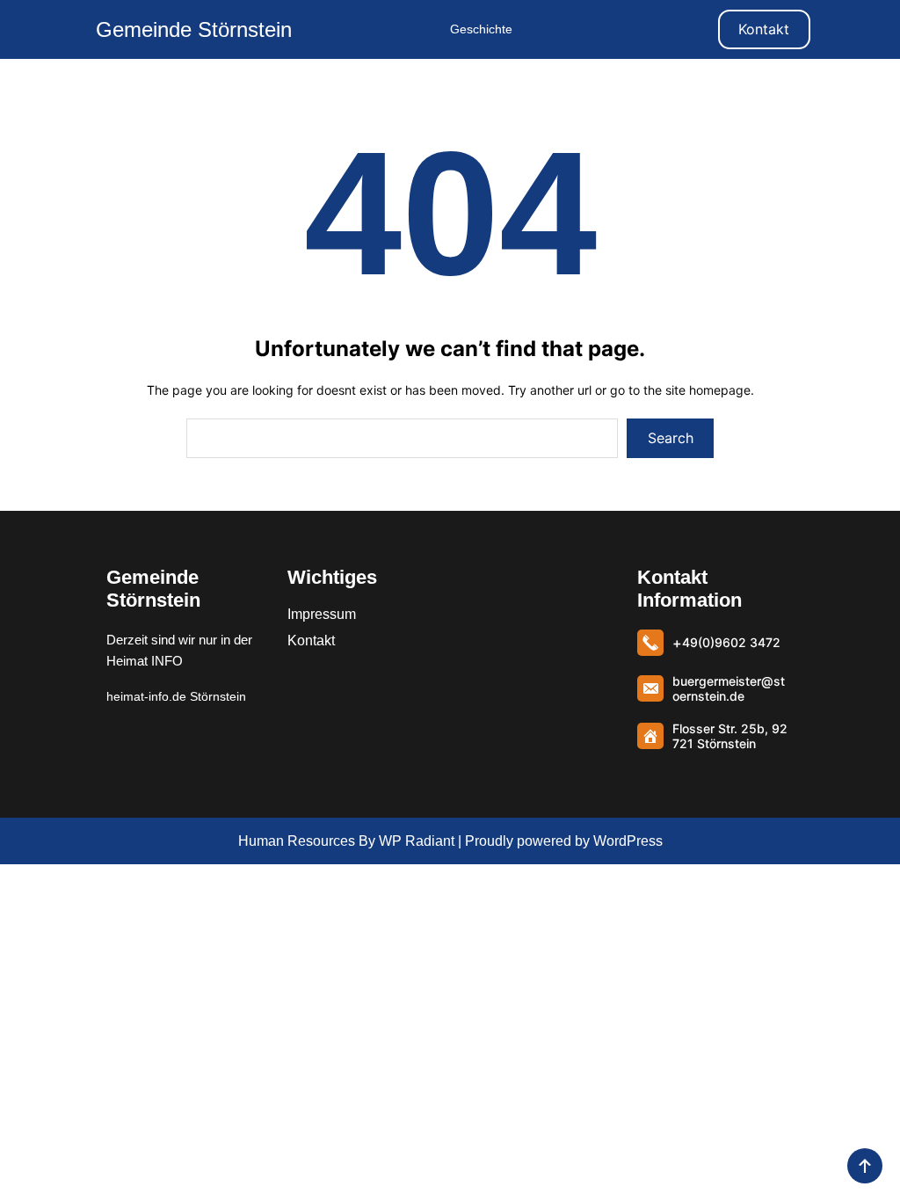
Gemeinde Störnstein (194, 29)
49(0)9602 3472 (731, 642)
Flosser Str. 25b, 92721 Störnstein (730, 736)
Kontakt (763, 29)
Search (670, 438)
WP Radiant (414, 840)
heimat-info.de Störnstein (176, 696)
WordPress (628, 840)
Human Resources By (306, 840)
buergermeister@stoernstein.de (728, 688)
